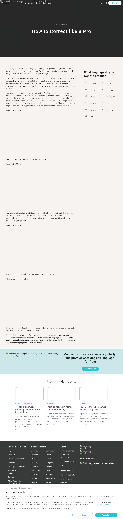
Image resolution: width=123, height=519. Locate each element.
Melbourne (35, 471)
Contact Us (12, 463)
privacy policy (104, 504)
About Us (11, 455)
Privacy (63, 465)
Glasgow (49, 463)
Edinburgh (35, 463)
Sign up (115, 3)
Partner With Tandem (16, 459)
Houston (34, 467)
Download (47, 3)
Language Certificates (16, 467)
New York (35, 474)
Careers (11, 477)
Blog (38, 3)
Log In (100, 3)
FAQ (9, 451)
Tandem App (61, 24)
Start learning (90, 369)
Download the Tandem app (60, 340)
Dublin (48, 459)
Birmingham (50, 451)
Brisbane (34, 455)
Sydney (49, 482)
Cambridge (50, 455)
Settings (82, 515)
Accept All (106, 515)
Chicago (34, 459)
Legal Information (67, 461)
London (49, 467)
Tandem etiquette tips (49, 103)
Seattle (34, 482)
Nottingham (50, 474)
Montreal (49, 471)
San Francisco (51, 478)
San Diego (35, 478)
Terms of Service (67, 451)
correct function (19, 74)
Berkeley (34, 451)
